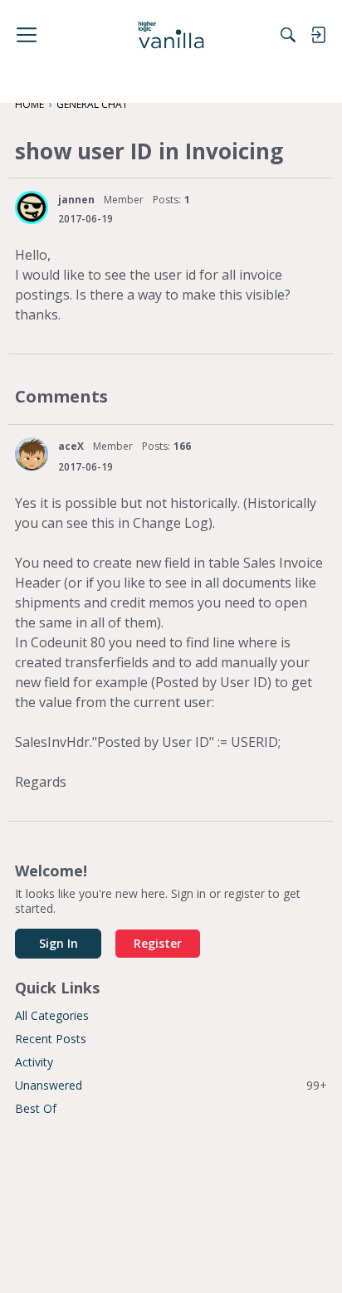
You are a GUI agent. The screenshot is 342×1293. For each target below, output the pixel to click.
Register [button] (158, 943)
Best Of (35, 1108)
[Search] (288, 35)
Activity (34, 1062)
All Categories (52, 1015)
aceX (71, 446)
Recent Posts (50, 1039)
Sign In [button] (58, 943)
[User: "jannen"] (31, 207)
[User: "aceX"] (31, 454)
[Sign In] (318, 35)
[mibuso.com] (171, 35)
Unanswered (171, 1085)
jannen (76, 200)
